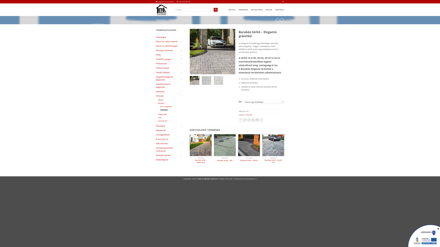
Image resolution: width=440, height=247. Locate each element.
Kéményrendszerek (164, 50)
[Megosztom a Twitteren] (245, 120)
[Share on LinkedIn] (257, 120)
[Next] (231, 51)
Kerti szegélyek (166, 106)
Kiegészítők (162, 114)
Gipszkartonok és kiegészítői (163, 85)
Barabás (173, 20)
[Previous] (193, 51)
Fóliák (158, 55)
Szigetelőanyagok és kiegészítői (164, 78)
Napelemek (161, 130)
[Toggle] (181, 41)
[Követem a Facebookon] (283, 2)
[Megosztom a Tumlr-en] (261, 120)
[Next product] (277, 20)
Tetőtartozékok (162, 68)
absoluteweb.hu (250, 179)
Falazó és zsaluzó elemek (166, 41)
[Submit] (216, 10)
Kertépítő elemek (163, 155)
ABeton (161, 100)
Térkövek (161, 20)
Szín (240, 102)
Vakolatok (160, 91)
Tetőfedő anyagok (163, 59)
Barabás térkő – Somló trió (273, 161)
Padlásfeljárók (162, 159)
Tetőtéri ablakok (163, 72)
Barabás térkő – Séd (224, 160)
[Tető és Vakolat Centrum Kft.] (164, 10)
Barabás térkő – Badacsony (201, 161)
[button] (193, 71)
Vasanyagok (161, 37)
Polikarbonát (161, 63)
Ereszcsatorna (162, 139)
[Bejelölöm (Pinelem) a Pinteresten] (253, 120)
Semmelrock (162, 121)
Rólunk (269, 10)
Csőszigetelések (162, 134)
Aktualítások (257, 10)
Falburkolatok (162, 143)
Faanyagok (160, 126)
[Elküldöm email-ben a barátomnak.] (249, 120)
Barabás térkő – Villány (249, 160)
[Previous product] (282, 20)
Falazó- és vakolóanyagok (167, 46)
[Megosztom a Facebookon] (241, 120)
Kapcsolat (279, 10)
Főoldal (231, 10)
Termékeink (243, 10)
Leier (160, 118)
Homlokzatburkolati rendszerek (164, 149)
